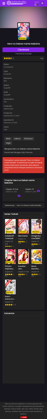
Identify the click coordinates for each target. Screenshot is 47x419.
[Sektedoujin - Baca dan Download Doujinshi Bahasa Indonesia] (16, 5)
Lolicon (17, 138)
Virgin (8, 143)
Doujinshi (7, 74)
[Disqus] (23, 349)
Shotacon (28, 138)
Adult (8, 138)
